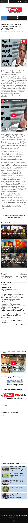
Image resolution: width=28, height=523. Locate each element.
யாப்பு (10, 32)
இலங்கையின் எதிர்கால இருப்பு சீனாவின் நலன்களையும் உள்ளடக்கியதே (11, 248)
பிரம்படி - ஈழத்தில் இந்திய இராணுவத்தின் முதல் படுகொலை (18, 475)
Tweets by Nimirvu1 (6, 459)
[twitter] (21, 1)
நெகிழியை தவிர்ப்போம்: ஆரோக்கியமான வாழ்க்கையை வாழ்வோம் (18, 468)
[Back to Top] (14, 521)
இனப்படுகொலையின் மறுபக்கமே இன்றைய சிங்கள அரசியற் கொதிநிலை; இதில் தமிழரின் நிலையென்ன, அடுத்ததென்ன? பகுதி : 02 (13, 261)
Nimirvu (17, 517)
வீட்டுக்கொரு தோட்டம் (16, 487)
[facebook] (18, 1)
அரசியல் (20, 31)
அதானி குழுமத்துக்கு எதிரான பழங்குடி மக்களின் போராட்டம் (13, 234)
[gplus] (26, 1)
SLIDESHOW (14, 31)
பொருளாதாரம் (4, 32)
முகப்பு (4, 17)
